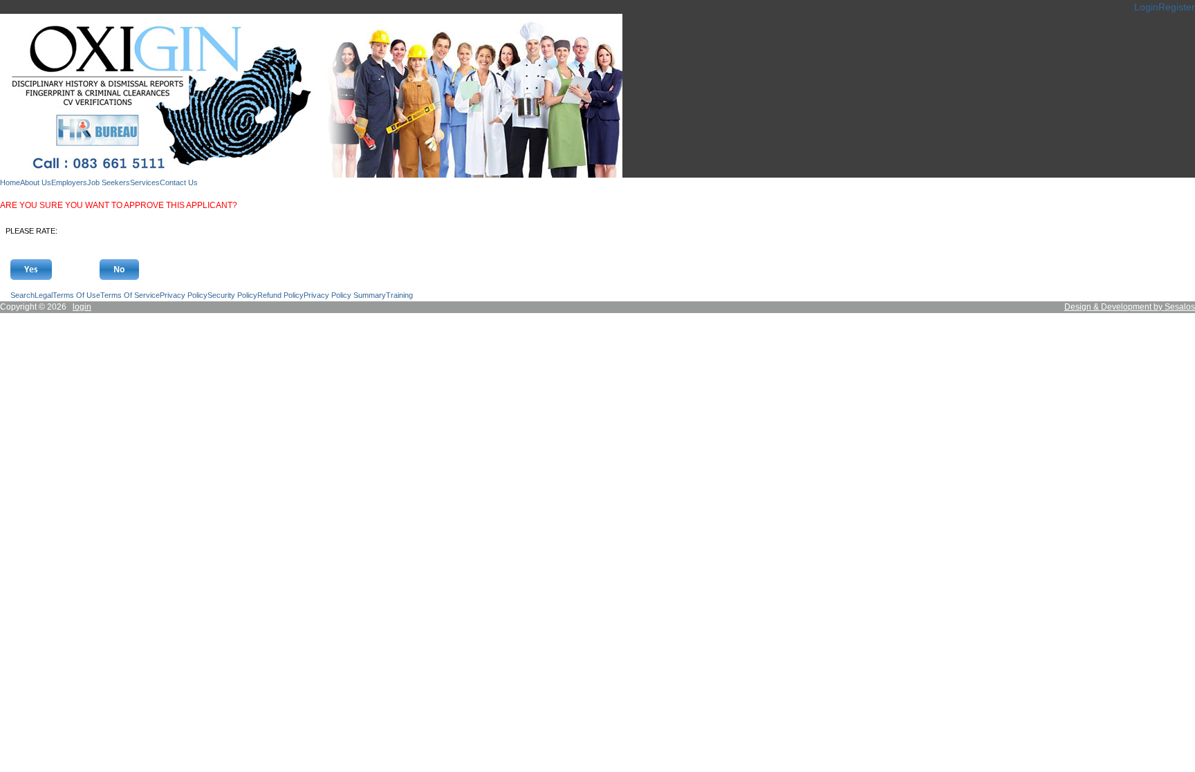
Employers (69, 182)
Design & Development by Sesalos (1129, 307)
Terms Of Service (130, 295)
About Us (35, 182)
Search (22, 295)
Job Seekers (108, 182)
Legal (44, 295)
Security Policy (232, 295)
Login (1146, 6)
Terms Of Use (76, 295)
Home (10, 182)
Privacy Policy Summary (345, 295)
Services (145, 182)
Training (399, 295)
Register (1176, 6)
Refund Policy (280, 295)
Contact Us (179, 182)
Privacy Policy (183, 295)
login (82, 307)
